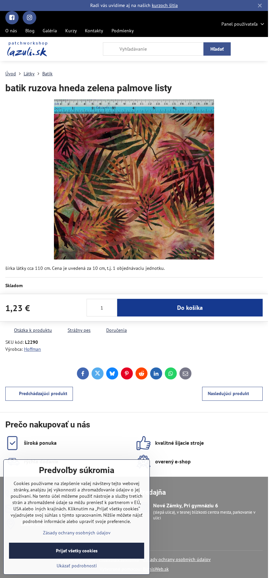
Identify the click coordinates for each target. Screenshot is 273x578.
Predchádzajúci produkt (43, 393)
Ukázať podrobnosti (77, 566)
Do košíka (190, 307)
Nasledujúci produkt (228, 393)
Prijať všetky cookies (77, 551)
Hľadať (217, 49)
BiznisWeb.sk (156, 569)
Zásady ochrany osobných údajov (177, 559)
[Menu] (260, 49)
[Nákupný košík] (244, 49)
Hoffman (32, 349)
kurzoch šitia (165, 5)
